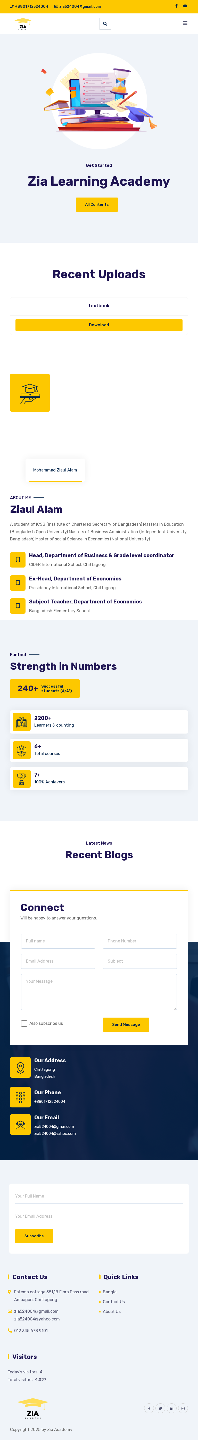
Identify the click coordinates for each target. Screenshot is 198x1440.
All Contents (97, 204)
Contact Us (114, 1301)
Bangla (110, 1291)
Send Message (126, 1024)
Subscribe (34, 1236)
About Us (112, 1311)
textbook (99, 306)
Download (99, 324)
